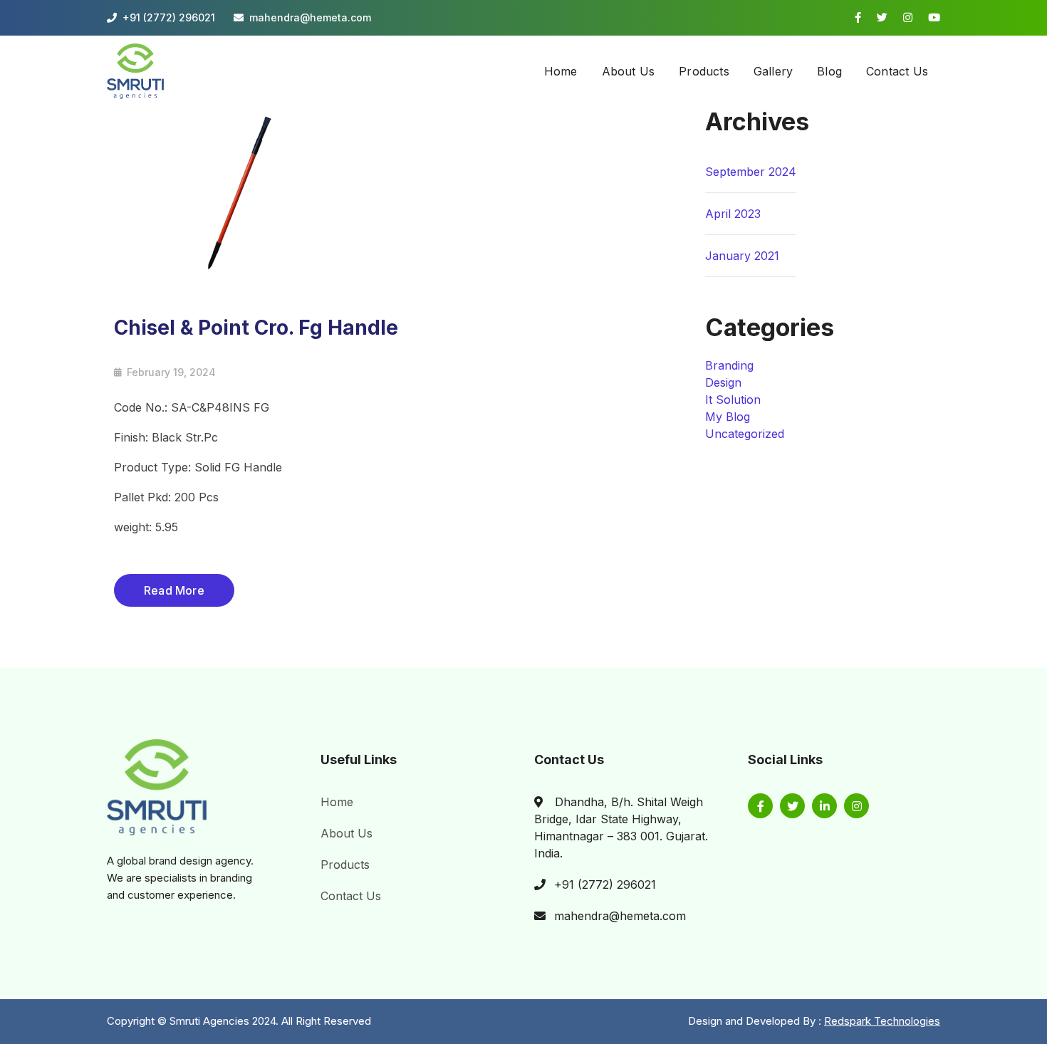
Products (345, 864)
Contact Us (351, 896)
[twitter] (792, 805)
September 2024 (750, 172)
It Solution (733, 399)
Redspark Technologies (882, 1021)
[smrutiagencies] (135, 70)
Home (337, 802)
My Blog (727, 416)
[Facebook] (858, 17)
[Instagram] (907, 17)
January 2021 (742, 256)
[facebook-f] (760, 805)
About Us (347, 833)
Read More (174, 590)
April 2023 (733, 214)
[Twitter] (882, 17)
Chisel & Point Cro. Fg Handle (256, 327)
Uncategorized (744, 434)
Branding (729, 365)
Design (723, 382)
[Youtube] (934, 17)
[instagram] (856, 805)
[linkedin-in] (824, 805)
